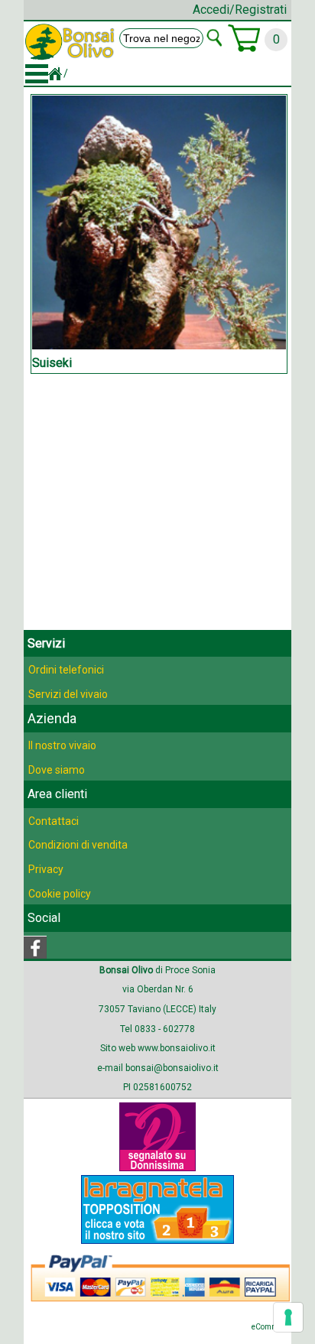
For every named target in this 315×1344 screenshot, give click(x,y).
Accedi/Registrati (240, 9)
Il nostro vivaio (62, 745)
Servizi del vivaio (68, 694)
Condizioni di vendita (78, 845)
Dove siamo (56, 770)
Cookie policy (59, 894)
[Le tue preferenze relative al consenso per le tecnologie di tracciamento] (288, 1317)
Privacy (45, 869)
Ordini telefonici (66, 670)
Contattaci (53, 821)
